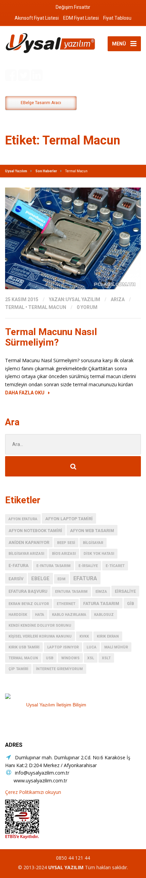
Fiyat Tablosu (117, 18)
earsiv (15, 578)
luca (91, 647)
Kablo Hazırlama (69, 614)
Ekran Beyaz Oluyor (28, 604)
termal (14, 307)
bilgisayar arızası (26, 553)
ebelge (40, 579)
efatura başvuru (27, 591)
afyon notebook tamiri (35, 530)
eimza (101, 591)
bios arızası (64, 553)
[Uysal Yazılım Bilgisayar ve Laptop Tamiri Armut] (56, 696)
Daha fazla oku (24, 392)
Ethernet (66, 604)
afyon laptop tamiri (69, 518)
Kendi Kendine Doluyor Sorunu (39, 625)
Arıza (118, 299)
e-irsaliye (88, 566)
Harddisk (17, 614)
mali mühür (116, 647)
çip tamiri (18, 669)
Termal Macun (47, 307)
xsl (90, 658)
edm (61, 579)
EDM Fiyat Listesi (81, 18)
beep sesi (66, 543)
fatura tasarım (101, 603)
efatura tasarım (71, 591)
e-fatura (18, 565)
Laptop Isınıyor (63, 647)
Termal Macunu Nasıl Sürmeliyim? (51, 337)
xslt (106, 658)
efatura (85, 578)
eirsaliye (125, 591)
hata (39, 614)
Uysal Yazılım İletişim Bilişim (56, 704)
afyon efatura (22, 519)
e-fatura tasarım (53, 566)
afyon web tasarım (92, 530)
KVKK (84, 636)
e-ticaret (115, 566)
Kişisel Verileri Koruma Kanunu (40, 636)
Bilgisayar (93, 543)
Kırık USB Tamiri (23, 647)
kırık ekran (108, 636)
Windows (70, 658)
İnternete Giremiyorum (59, 669)
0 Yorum (87, 307)
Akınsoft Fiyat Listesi (37, 18)
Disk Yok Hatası (99, 553)
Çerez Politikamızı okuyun (33, 792)
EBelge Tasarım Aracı (41, 102)
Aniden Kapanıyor (28, 542)
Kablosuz (104, 614)
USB (49, 658)
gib (130, 603)
